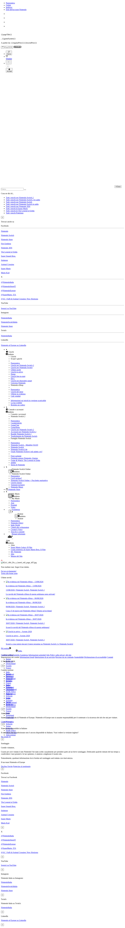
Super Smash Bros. (8, 256)
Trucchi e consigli (17, 532)
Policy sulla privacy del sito (60, 655)
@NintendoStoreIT (8, 286)
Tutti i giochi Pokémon (14, 213)
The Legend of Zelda (9, 252)
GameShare (15, 427)
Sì (10, 737)
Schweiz (9, 724)
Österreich (10, 690)
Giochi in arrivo (17, 372)
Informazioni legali (27, 657)
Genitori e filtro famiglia (10, 655)
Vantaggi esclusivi (18, 485)
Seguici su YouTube (8, 308)
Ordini (8, 5)
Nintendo (4, 231)
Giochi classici (16, 483)
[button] (65, 352)
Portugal (9, 694)
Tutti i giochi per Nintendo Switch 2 (20, 198)
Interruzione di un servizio (45, 657)
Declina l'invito (7, 766)
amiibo (13, 463)
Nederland (10, 715)
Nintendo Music (17, 487)
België (8, 659)
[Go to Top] (62, 560)
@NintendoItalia (7, 282)
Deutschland (11, 664)
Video (13, 507)
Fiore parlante (16, 456)
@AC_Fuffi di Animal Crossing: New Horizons (19, 299)
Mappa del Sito (16, 556)
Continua (10, 722)
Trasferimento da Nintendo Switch (24, 436)
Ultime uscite (16, 370)
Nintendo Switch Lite (19, 449)
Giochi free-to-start (18, 376)
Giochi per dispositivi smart (21, 381)
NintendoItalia (6, 318)
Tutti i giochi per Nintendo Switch (19, 202)
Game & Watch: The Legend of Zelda (25, 460)
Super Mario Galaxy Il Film (21, 547)
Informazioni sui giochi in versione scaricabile (28, 400)
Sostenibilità (79, 657)
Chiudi (3, 722)
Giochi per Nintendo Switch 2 (22, 365)
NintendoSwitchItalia (9, 322)
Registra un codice (18, 405)
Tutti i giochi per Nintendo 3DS (18, 206)
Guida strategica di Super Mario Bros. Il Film (28, 550)
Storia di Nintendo (18, 465)
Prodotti (14, 505)
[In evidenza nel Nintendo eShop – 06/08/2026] (24, 598)
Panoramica (10, 3)
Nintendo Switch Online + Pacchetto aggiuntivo (29, 480)
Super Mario (6, 269)
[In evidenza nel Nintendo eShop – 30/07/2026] (24, 615)
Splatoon (4, 260)
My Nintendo (16, 552)
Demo (13, 374)
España (8, 666)
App (12, 503)
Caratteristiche (16, 423)
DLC (13, 379)
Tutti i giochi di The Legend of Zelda (20, 211)
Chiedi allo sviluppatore (20, 527)
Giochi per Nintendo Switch (21, 368)
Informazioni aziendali (37, 655)
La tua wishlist (16, 403)
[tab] (62, 651)
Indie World (15, 525)
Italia (8, 672)
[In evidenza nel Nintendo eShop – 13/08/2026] (24, 582)
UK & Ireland (11, 702)
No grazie (5, 737)
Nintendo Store (7, 239)
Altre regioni (11, 735)
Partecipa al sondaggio (22, 766)
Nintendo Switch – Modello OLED (24, 445)
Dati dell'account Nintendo (16, 10)
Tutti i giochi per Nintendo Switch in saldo (22, 204)
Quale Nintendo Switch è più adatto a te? (26, 452)
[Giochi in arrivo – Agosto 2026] (19, 632)
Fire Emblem (6, 244)
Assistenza (24, 655)
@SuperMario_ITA (8, 295)
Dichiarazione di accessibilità (95, 657)
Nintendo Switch (7, 235)
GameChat (15, 425)
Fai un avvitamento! (8, 571)
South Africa (11, 692)
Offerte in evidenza (18, 394)
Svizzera (9, 700)
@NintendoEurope (8, 291)
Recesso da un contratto (64, 657)
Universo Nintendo (18, 383)
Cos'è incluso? (16, 478)
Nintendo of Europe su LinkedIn (13, 345)
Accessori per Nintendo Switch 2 (23, 432)
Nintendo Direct (17, 523)
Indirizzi (9, 7)
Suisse (8, 726)
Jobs (12, 554)
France (8, 668)
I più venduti (16, 396)
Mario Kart (5, 273)
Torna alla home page (9, 573)
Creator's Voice (16, 530)
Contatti (110, 657)
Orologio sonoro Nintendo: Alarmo (24, 458)
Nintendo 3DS (6, 248)
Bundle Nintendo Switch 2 (21, 434)
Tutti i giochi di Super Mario (17, 209)
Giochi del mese (17, 392)
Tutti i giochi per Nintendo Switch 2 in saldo (23, 200)
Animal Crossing (7, 264)
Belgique (9, 676)
